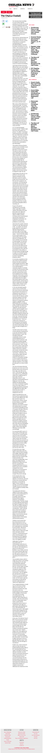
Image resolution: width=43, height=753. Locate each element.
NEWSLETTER (33, 1)
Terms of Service (18, 749)
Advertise (22, 8)
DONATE (39, 1)
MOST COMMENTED (33, 79)
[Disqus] (14, 683)
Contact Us (30, 8)
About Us (15, 8)
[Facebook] (3, 21)
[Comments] (3, 24)
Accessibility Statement (31, 749)
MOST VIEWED (31, 24)
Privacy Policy (23, 749)
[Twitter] (6, 21)
